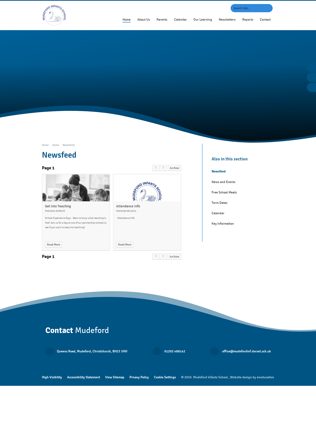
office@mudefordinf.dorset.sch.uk (246, 351)
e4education (265, 377)
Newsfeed (69, 145)
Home (45, 145)
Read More (53, 244)
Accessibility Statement (83, 377)
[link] (156, 168)
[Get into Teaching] (76, 187)
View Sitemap (114, 377)
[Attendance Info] (147, 187)
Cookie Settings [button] (165, 377)
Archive (174, 168)
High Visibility (52, 377)
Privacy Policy (139, 377)
